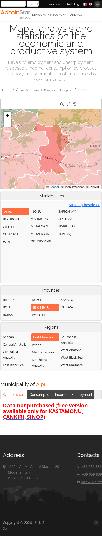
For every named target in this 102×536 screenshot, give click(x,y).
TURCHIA (8, 90)
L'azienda (53, 4)
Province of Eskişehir (58, 90)
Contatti (67, 4)
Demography (41, 14)
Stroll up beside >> (84, 204)
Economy (60, 14)
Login (77, 4)
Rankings (75, 14)
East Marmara (29, 90)
